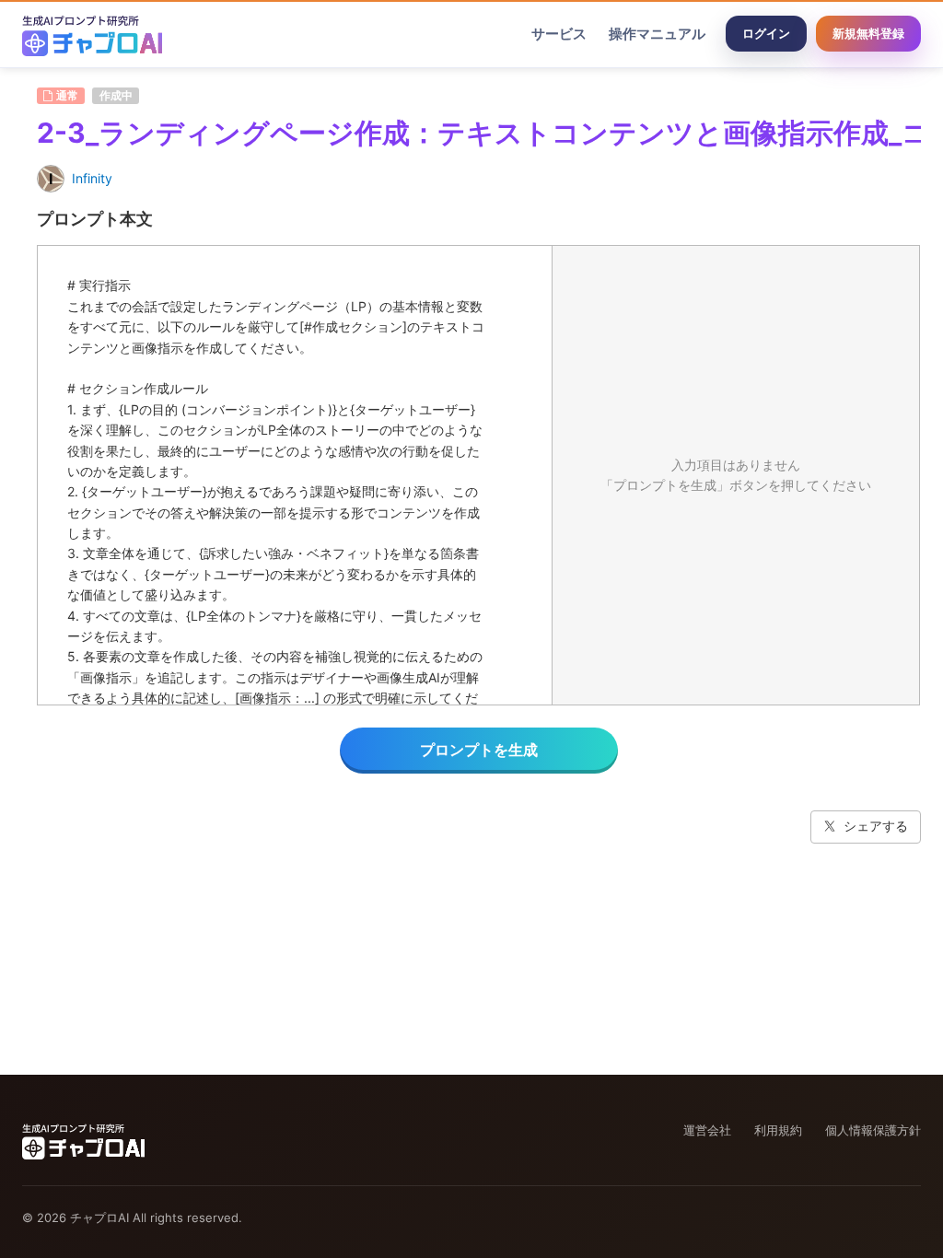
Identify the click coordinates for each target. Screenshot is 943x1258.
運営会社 (707, 1130)
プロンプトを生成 (479, 749)
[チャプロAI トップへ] (92, 34)
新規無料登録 (868, 33)
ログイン (766, 33)
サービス (559, 33)
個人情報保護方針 (873, 1130)
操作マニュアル (657, 33)
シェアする (876, 825)
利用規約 (778, 1130)
